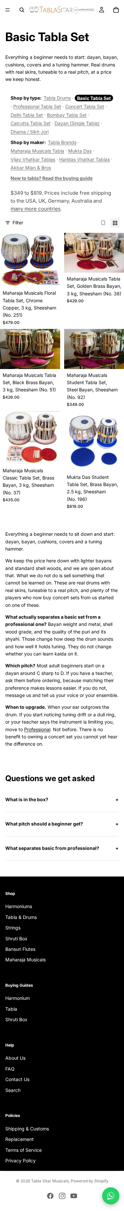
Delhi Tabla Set (27, 115)
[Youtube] (74, 1196)
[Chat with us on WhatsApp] (110, 1195)
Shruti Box (16, 938)
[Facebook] (50, 1196)
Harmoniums (18, 906)
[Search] (22, 10)
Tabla (11, 1009)
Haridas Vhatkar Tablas (84, 159)
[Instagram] (62, 1196)
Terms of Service (23, 1149)
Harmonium (17, 998)
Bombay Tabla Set (67, 115)
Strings (13, 927)
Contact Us (17, 1079)
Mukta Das (80, 151)
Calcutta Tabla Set (31, 123)
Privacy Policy (20, 1160)
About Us (15, 1058)
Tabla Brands (62, 142)
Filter (18, 222)
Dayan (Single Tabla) (77, 123)
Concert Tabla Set (84, 106)
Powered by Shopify (89, 1180)
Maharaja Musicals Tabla (37, 151)
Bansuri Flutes (20, 949)
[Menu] (7, 9)
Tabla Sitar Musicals (50, 1180)
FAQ (10, 1069)
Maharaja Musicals (25, 959)
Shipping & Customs (27, 1128)
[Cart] (116, 10)
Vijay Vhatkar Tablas (33, 159)
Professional (37, 729)
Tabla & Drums (21, 917)
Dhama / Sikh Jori (30, 132)
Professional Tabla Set (37, 106)
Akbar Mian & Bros (31, 167)
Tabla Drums (57, 98)
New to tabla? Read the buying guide (52, 178)
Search (13, 1090)
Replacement (19, 1139)
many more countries (36, 209)
